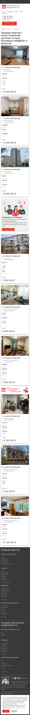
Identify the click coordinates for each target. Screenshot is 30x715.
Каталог (9, 29)
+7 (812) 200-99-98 (7, 16)
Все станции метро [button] (6, 582)
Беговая (3, 577)
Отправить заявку (8, 229)
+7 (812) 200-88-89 (7, 18)
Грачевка (3, 612)
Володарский (4, 607)
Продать (16, 11)
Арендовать (10, 11)
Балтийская (3, 576)
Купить (4, 11)
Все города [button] (4, 617)
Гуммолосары (4, 614)
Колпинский (4, 597)
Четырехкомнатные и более (7, 563)
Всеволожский (4, 648)
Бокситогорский (4, 643)
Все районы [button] (4, 599)
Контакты (4, 13)
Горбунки (3, 609)
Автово (2, 571)
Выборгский (4, 591)
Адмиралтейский (5, 588)
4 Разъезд (3, 667)
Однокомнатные (5, 558)
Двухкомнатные (4, 560)
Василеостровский (5, 590)
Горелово (3, 610)
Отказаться (14, 711)
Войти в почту (23, 678)
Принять (6, 711)
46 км (2, 668)
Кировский (3, 595)
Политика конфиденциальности (18, 708)
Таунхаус (3, 634)
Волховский (4, 646)
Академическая (4, 574)
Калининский (4, 593)
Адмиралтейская (5, 572)
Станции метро (16, 29)
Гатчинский (3, 651)
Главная (3, 29)
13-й (2, 660)
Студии (2, 557)
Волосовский (4, 644)
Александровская (5, 605)
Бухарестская (4, 579)
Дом (2, 632)
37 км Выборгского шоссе (7, 665)
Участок (3, 635)
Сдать (21, 11)
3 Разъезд (3, 663)
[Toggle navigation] (3, 1)
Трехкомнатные (4, 562)
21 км (2, 662)
